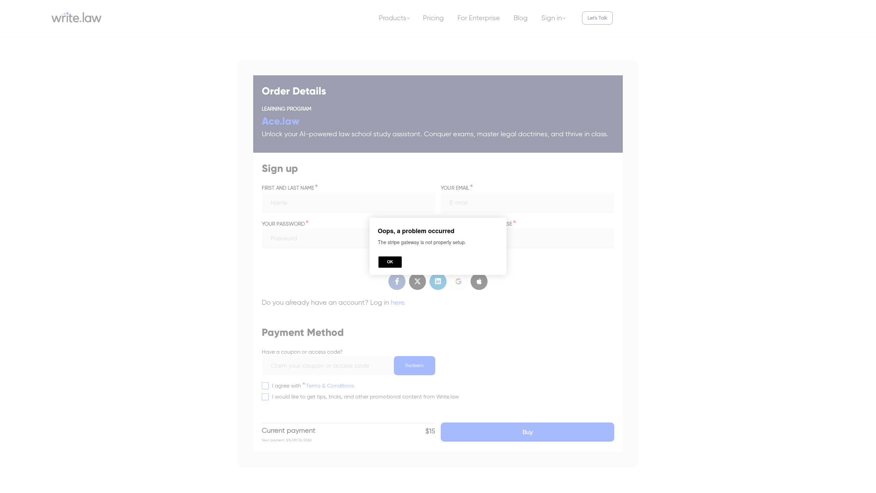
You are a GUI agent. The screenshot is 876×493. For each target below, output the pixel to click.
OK (390, 262)
